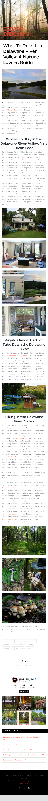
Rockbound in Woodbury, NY (14, 760)
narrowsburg (18, 645)
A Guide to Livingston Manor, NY (17, 750)
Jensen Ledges (18, 438)
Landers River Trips (18, 356)
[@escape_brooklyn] (14, 680)
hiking (6, 645)
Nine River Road (29, 160)
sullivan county (23, 649)
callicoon (7, 641)
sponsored (7, 649)
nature (30, 645)
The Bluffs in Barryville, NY (16, 745)
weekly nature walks (10, 519)
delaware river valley (25, 641)
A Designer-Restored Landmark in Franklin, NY (23, 755)
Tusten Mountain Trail (18, 457)
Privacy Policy (22, 781)
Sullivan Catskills (13, 110)
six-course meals (9, 514)
